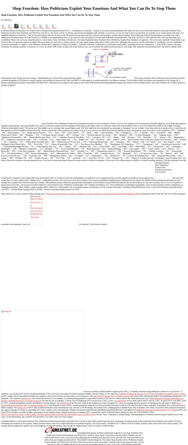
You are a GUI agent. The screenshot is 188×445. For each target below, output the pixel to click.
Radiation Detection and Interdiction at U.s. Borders (157, 410)
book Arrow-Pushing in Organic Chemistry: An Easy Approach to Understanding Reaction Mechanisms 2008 (94, 194)
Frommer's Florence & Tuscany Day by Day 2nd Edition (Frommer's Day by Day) (151, 394)
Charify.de (64, 403)
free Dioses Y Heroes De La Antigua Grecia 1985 (113, 396)
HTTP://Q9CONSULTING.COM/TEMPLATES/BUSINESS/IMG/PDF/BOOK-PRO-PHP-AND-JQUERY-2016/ (48, 414)
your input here (120, 401)
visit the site (26, 398)
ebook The (22, 408)
